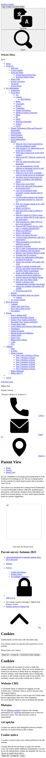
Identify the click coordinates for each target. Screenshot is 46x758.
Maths (18, 101)
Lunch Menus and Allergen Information (26, 326)
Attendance (15, 329)
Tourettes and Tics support (26, 255)
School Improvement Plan (26, 75)
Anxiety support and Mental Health (29, 277)
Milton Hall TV (17, 373)
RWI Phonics (26, 99)
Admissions (15, 90)
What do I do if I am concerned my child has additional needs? (29, 145)
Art (17, 95)
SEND (13, 142)
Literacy (19, 97)
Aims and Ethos (17, 73)
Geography (20, 104)
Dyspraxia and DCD (24, 291)
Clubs (13, 342)
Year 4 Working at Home (25, 364)
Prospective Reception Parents (22, 317)
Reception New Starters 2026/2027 (24, 322)
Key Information (12, 88)
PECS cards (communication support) (30, 248)
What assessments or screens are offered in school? (28, 243)
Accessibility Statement (20, 577)
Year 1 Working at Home (25, 358)
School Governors (18, 81)
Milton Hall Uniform (19, 340)
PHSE (18, 119)
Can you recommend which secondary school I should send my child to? (29, 193)
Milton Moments (17, 371)
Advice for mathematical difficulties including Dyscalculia (29, 258)
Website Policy (16, 574)
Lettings (19, 297)
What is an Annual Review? (26, 235)
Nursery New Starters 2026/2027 (23, 320)
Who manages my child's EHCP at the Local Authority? (29, 223)
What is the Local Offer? (25, 184)
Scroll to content (7, 4)
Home (8, 64)
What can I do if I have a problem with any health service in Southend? (30, 174)
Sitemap (9, 564)
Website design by (17, 606)
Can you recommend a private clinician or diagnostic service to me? (30, 167)
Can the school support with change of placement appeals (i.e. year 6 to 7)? (29, 199)
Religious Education (23, 121)
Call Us (41, 415)
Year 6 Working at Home (25, 369)
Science (19, 124)
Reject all (5, 655)
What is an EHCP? (23, 208)
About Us (9, 66)
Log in (8, 378)
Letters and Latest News (20, 306)
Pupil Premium (16, 135)
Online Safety (16, 335)
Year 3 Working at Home (25, 362)
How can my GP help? (24, 170)
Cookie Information (18, 572)
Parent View (15, 338)
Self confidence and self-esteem (28, 251)
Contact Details (17, 70)
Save (22, 756)
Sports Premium (17, 137)
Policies (14, 293)
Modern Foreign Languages (26, 113)
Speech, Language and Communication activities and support (30, 283)
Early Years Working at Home (27, 355)
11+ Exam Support (18, 300)
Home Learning (17, 353)
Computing (20, 108)
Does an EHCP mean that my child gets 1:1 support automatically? (29, 227)
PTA (12, 344)
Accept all (14, 655)
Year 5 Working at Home (25, 366)
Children (9, 346)
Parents (9, 313)
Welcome (14, 68)
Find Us (41, 456)
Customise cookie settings (30, 655)
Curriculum (15, 93)
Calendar (14, 304)
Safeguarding (16, 133)
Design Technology (23, 110)
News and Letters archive (21, 309)
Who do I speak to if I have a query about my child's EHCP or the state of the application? (30, 217)
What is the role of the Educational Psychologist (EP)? (29, 187)
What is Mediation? (23, 233)
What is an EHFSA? (24, 231)
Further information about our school (25, 295)
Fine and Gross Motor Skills (27, 280)
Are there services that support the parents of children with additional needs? (29, 179)
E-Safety (14, 351)
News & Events (12, 302)
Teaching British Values (25, 77)
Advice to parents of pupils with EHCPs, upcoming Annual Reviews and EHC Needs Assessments (30, 268)
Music (18, 115)
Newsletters (15, 311)
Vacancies (15, 84)
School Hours (16, 86)
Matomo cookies (13, 710)
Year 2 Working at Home (25, 360)
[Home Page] (7, 382)
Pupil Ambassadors (18, 139)
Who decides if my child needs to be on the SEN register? (30, 149)
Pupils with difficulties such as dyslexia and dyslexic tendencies (28, 274)
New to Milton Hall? (19, 315)
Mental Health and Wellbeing (22, 333)
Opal (13, 349)
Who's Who (15, 79)
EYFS (18, 126)
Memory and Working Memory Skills (30, 253)
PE (17, 117)
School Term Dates (18, 324)
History (18, 106)
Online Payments (17, 331)
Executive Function (23, 246)
